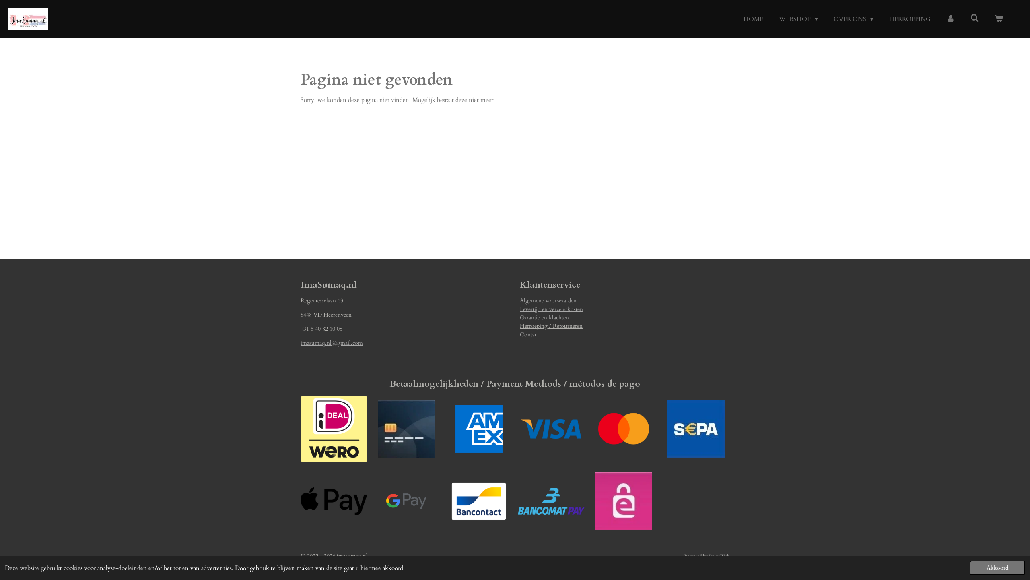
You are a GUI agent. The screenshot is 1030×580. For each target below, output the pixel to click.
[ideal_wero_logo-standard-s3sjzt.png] (334, 429)
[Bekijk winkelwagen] (999, 19)
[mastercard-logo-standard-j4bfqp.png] (623, 429)
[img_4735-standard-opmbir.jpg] (623, 501)
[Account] (950, 19)
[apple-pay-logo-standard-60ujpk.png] (334, 501)
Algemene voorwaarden (548, 300)
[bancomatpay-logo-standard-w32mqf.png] (551, 501)
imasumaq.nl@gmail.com (332, 343)
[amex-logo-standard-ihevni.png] (479, 429)
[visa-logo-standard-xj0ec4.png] (551, 429)
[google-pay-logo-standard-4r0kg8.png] (406, 501)
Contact (529, 334)
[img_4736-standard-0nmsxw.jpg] (696, 429)
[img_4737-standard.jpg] (406, 429)
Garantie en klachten (544, 317)
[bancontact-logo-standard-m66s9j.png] (479, 501)
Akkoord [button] (997, 568)
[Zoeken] (975, 18)
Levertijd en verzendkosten (551, 309)
